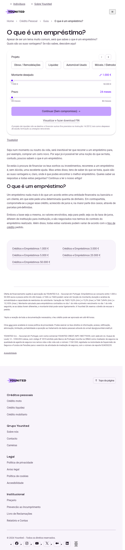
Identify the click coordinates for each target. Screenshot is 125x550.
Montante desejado (22, 74)
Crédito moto (14, 401)
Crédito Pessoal (28, 21)
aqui (11, 325)
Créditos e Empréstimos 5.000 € (30, 255)
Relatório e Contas (17, 520)
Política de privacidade (20, 462)
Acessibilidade (10, 353)
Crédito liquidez (16, 407)
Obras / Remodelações (27, 64)
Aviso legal (13, 469)
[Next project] (108, 57)
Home (10, 21)
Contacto (12, 438)
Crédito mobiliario (17, 414)
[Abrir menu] (112, 11)
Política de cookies (17, 476)
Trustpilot (12, 140)
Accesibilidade (15, 482)
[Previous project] (101, 57)
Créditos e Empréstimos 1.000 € (30, 248)
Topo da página (106, 380)
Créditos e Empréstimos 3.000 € (80, 248)
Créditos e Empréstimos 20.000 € (81, 255)
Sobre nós (12, 431)
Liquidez (53, 64)
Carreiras (12, 445)
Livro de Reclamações (19, 513)
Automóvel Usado (76, 64)
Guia (46, 21)
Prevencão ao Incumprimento (24, 507)
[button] (105, 75)
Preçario (11, 500)
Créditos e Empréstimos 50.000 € (31, 262)
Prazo (14, 91)
